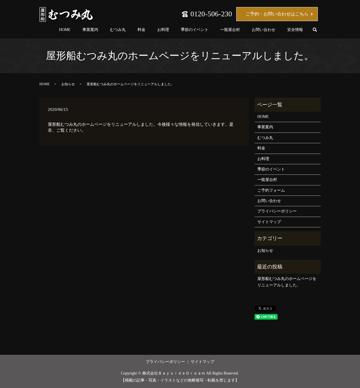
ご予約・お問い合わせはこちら (277, 14)
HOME (65, 30)
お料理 (163, 30)
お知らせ (68, 84)
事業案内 (90, 30)
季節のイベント (194, 30)
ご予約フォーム (271, 190)
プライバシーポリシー (277, 211)
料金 (141, 30)
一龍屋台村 (230, 30)
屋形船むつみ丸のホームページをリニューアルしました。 (286, 282)
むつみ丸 (118, 30)
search (315, 30)
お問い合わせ (263, 30)
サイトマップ (269, 222)
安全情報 (295, 30)
